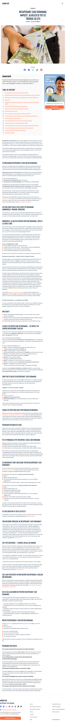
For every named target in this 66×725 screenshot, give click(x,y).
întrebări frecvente (10, 132)
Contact (32, 714)
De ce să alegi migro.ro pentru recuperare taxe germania (19, 128)
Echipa (31, 711)
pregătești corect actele (8, 469)
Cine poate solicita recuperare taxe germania (16, 106)
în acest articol (31, 516)
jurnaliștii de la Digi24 (25, 202)
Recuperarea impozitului (35, 706)
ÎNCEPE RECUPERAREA (10, 718)
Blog (31, 719)
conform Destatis (6, 198)
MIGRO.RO (39, 549)
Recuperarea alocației (35, 709)
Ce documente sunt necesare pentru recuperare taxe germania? (21, 116)
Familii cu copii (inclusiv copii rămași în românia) (16, 108)
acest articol (18, 537)
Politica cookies (55, 711)
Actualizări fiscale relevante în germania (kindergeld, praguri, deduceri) (22, 95)
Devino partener (33, 717)
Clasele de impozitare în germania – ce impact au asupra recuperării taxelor (22, 103)
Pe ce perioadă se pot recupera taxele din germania (18, 113)
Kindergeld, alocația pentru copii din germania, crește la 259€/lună (21, 97)
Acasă (31, 704)
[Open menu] (62, 3)
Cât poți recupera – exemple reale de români (16, 123)
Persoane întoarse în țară (11, 111)
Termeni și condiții (56, 706)
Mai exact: (7, 100)
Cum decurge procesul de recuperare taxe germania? (18, 120)
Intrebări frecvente (56, 704)
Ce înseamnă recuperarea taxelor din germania (16, 92)
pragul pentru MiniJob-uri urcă (15, 292)
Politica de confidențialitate (58, 709)
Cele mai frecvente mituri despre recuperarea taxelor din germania (22, 125)
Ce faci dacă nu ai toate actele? (13, 118)
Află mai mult (54, 107)
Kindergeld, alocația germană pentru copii (12, 414)
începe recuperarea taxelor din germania (15, 130)
